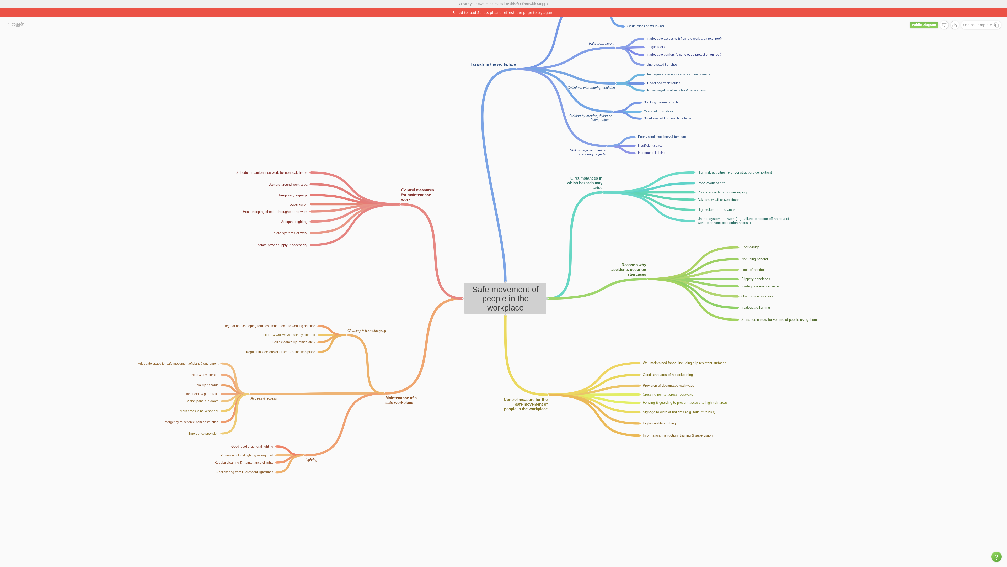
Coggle (542, 4)
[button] (996, 557)
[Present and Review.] (944, 16)
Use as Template (977, 15)
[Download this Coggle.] (955, 16)
